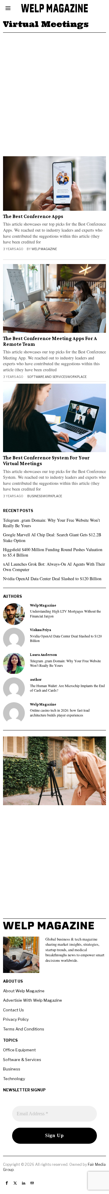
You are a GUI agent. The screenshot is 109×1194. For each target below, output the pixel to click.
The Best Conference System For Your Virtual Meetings (46, 460)
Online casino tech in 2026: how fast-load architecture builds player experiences (60, 712)
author (35, 679)
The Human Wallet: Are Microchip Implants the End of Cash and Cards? (67, 688)
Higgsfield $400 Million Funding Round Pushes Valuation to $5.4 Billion (52, 552)
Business (34, 496)
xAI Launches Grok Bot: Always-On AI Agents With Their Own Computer (54, 566)
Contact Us (13, 1009)
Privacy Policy (16, 1019)
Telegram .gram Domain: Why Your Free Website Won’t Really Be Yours (51, 522)
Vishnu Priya (40, 630)
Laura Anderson (43, 655)
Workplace (77, 377)
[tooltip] (14, 614)
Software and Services (47, 377)
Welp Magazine (44, 249)
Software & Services (22, 1059)
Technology (14, 1078)
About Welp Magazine (24, 990)
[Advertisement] (54, 90)
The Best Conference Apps (33, 216)
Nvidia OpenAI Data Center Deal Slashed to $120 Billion (52, 578)
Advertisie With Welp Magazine (32, 1000)
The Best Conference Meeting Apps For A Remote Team (50, 341)
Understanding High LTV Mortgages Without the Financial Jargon (65, 613)
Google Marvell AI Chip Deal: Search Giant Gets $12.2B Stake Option (52, 537)
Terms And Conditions (23, 1029)
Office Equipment (19, 1049)
